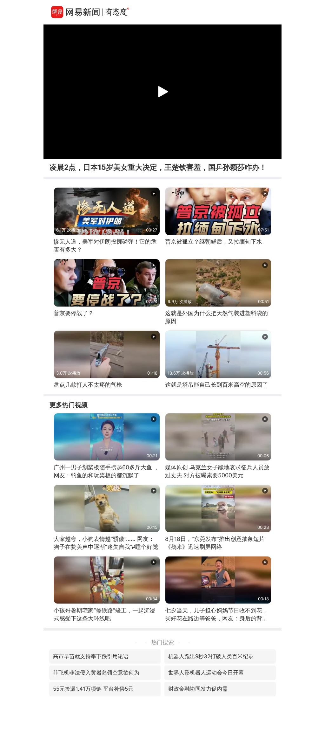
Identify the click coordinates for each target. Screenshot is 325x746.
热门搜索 (162, 642)
